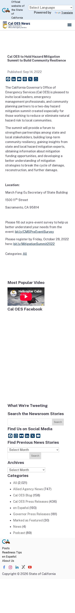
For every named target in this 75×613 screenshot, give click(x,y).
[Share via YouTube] (30, 567)
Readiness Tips (12, 552)
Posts (6, 548)
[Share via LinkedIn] (17, 567)
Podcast (19, 533)
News (17, 526)
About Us (8, 560)
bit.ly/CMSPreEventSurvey (34, 232)
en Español (21, 508)
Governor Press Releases (31, 514)
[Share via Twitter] (23, 567)
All (25, 254)
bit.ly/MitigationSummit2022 (34, 244)
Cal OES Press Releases (30, 501)
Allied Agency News (28, 489)
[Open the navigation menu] (69, 25)
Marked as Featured (28, 520)
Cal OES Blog (22, 495)
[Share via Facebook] (4, 567)
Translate (67, 12)
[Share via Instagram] (10, 567)
